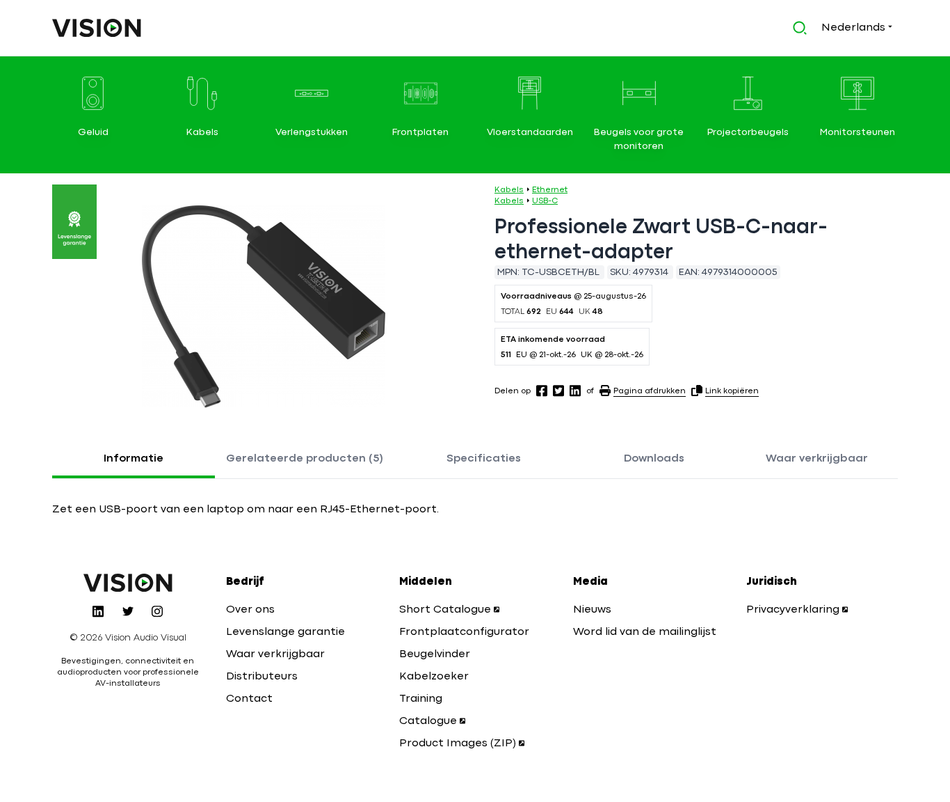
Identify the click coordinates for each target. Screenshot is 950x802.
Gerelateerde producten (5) (304, 459)
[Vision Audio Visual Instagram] (157, 611)
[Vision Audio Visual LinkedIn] (98, 611)
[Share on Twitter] (558, 390)
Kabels (509, 190)
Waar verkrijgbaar (817, 459)
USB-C (545, 201)
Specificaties (483, 459)
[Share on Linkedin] (575, 390)
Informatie (133, 459)
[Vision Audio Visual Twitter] (128, 611)
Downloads (654, 459)
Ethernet (549, 190)
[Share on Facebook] (541, 390)
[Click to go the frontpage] (96, 28)
